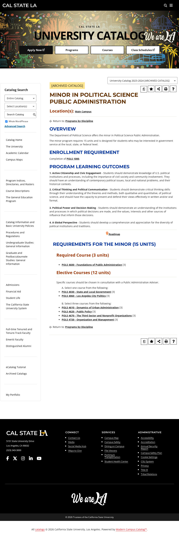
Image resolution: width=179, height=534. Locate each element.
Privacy (145, 466)
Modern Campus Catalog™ (131, 529)
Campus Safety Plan (151, 453)
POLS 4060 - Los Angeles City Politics (84, 295)
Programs (72, 50)
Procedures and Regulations (15, 234)
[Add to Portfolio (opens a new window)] (151, 89)
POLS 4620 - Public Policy (77, 311)
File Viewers (111, 451)
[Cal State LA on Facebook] (9, 458)
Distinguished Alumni (18, 346)
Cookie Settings (149, 457)
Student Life (13, 298)
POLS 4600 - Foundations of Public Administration (92, 264)
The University (14, 146)
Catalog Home (14, 139)
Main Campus (83, 111)
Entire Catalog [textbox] (15, 98)
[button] (171, 5)
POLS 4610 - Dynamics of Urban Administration (90, 307)
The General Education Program (19, 199)
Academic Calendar (17, 153)
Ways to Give (75, 451)
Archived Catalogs (16, 373)
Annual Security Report (149, 447)
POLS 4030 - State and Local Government (86, 291)
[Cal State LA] (27, 433)
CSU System (147, 461)
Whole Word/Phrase (18, 121)
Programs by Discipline (79, 121)
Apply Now (34, 50)
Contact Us (74, 438)
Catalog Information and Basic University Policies (20, 223)
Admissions (12, 284)
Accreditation (148, 442)
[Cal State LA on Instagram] (24, 458)
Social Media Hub (77, 446)
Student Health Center (116, 461)
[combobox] (142, 80)
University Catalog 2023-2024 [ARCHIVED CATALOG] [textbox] (140, 80)
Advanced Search (15, 126)
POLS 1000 (73, 158)
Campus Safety (112, 442)
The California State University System (17, 306)
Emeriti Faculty (14, 339)
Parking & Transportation (112, 456)
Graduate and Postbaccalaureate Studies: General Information (16, 258)
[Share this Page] (158, 89)
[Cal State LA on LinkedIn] (32, 458)
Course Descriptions (18, 190)
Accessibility (147, 438)
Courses (107, 50)
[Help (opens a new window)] (173, 89)
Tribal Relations (149, 474)
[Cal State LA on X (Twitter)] (16, 458)
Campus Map (112, 438)
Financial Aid (13, 291)
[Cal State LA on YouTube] (39, 458)
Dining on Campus (114, 446)
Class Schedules (141, 50)
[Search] (165, 5)
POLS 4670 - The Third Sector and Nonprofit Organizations (97, 315)
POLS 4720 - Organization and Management (88, 319)
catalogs (40, 529)
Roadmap (114, 234)
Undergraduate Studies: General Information (20, 244)
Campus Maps (14, 159)
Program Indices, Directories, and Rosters (20, 182)
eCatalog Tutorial (16, 367)
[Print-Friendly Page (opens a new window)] (166, 89)
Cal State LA (20, 5)
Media (71, 442)
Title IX (144, 470)
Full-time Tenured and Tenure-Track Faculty (19, 331)
